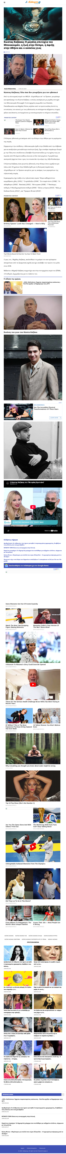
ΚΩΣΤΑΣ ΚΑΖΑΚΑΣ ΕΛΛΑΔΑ (35, 935)
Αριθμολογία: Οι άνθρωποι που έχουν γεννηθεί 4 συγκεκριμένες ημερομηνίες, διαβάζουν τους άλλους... (18, 964)
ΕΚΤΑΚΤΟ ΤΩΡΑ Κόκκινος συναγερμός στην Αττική (19, 548)
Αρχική (22, 1148)
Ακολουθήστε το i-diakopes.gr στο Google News (29, 565)
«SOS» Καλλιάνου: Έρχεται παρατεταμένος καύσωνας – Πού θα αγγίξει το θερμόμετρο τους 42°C (42, 283)
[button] (33, 23)
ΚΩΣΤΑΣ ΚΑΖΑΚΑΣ (9, 935)
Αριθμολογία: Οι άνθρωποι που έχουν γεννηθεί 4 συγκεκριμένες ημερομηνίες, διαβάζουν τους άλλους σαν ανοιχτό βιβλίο (32, 544)
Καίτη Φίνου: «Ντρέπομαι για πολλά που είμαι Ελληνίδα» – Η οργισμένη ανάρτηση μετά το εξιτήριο (32, 555)
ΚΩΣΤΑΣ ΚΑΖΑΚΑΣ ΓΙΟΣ (21, 935)
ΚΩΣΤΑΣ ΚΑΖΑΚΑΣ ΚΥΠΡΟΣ (50, 935)
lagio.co (46, 1151)
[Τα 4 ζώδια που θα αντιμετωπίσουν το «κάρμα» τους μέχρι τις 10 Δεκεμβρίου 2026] (48, 1001)
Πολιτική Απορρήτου (32, 1148)
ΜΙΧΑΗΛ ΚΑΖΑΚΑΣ (52, 939)
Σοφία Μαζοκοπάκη (10, 88)
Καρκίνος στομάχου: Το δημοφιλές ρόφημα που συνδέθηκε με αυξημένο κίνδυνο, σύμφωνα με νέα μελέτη (33, 551)
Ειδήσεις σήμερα (11, 540)
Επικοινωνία (42, 1148)
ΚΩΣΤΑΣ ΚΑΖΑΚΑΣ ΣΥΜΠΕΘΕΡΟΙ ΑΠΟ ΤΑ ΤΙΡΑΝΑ (34, 939)
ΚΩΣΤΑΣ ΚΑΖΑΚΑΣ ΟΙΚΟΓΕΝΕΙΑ (12, 939)
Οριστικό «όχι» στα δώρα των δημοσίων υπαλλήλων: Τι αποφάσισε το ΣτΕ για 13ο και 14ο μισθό (32, 560)
